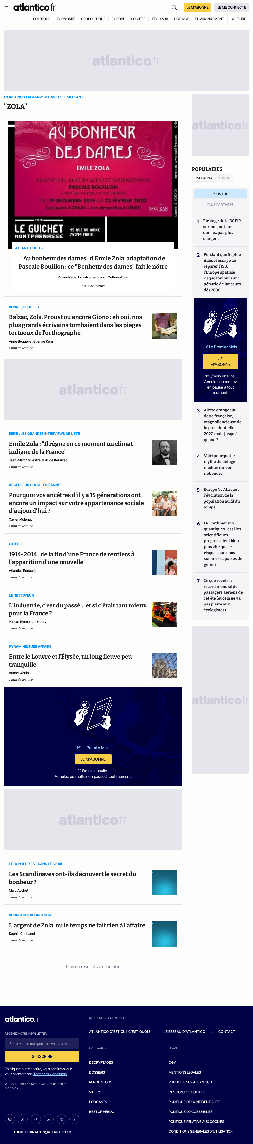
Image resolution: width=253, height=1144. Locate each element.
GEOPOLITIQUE (93, 19)
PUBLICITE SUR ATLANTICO (190, 1082)
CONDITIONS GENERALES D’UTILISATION (201, 1131)
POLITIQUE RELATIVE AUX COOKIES (196, 1121)
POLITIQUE (42, 19)
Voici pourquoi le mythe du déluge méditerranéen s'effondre (219, 464)
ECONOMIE (66, 19)
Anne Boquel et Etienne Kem (31, 341)
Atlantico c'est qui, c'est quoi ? (119, 1032)
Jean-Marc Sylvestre (25, 460)
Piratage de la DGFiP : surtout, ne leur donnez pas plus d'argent (223, 229)
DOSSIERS (97, 1072)
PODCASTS (98, 1102)
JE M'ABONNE (198, 7)
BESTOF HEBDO (101, 1112)
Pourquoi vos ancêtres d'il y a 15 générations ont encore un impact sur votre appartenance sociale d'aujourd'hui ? (76, 503)
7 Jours (224, 178)
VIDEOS (95, 1092)
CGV (172, 1062)
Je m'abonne (93, 759)
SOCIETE (138, 19)
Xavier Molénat (20, 519)
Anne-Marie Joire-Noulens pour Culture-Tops (93, 277)
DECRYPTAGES (101, 1062)
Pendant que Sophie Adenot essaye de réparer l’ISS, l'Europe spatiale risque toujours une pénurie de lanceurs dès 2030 (222, 272)
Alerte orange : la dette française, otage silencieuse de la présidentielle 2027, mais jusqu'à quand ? (223, 425)
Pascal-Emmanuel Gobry (27, 622)
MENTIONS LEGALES (185, 1072)
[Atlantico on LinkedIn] (49, 1119)
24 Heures (204, 178)
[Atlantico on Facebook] (36, 1119)
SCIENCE (181, 19)
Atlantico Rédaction (24, 570)
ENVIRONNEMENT (209, 19)
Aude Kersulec (56, 460)
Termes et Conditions (50, 1074)
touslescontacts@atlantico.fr (42, 1132)
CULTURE (238, 19)
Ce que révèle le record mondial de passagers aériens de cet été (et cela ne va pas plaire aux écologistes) (223, 595)
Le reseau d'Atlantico (184, 1032)
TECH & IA (160, 19)
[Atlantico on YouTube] (74, 1119)
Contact (226, 1032)
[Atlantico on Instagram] (61, 1119)
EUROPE (118, 19)
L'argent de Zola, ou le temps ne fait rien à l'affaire (77, 925)
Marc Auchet (18, 890)
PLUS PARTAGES (220, 204)
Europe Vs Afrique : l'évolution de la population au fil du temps (222, 498)
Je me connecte (231, 7)
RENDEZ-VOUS (100, 1082)
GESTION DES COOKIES (187, 1092)
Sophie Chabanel (22, 934)
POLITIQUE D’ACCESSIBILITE (191, 1112)
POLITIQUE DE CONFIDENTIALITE (194, 1102)
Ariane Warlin (19, 673)
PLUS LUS (220, 194)
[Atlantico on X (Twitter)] (23, 1119)
